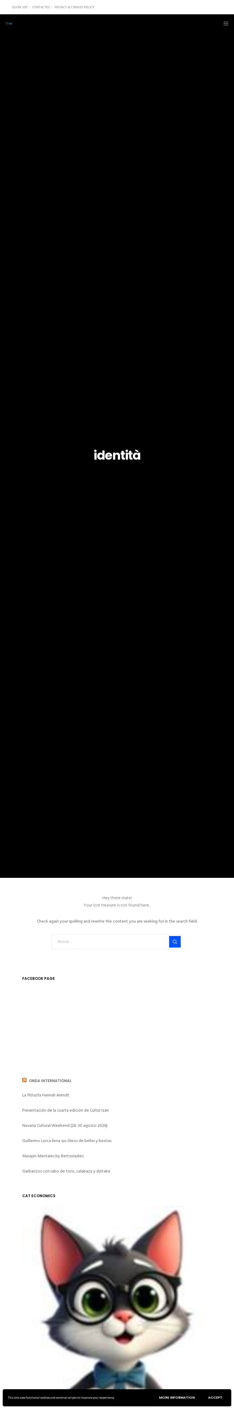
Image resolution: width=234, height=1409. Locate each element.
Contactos (41, 7)
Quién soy (20, 7)
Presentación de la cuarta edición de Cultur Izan (65, 1110)
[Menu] (223, 23)
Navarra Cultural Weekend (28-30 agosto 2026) (65, 1125)
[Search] (175, 942)
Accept (215, 1397)
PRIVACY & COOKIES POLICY (74, 7)
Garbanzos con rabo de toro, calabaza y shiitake (66, 1171)
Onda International (50, 1080)
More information (177, 1397)
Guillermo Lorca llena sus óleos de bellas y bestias (67, 1140)
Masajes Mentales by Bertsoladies (52, 1155)
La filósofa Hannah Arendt (45, 1095)
